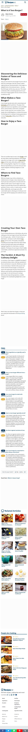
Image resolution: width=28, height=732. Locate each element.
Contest (16, 716)
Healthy (16, 698)
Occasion (4, 702)
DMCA (3, 721)
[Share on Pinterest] (24, 14)
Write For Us (4, 716)
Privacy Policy (5, 723)
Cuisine (3, 706)
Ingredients (4, 700)
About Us (4, 714)
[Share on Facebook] (3, 730)
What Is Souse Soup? (14, 478)
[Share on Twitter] (8, 730)
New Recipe (17, 700)
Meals (3, 698)
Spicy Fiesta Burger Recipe (19, 648)
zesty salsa (9, 116)
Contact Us (16, 714)
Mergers (3, 718)
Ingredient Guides (18, 710)
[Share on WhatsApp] (14, 730)
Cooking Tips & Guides (9, 5)
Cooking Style (5, 710)
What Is (16, 5)
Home (2, 5)
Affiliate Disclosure (18, 718)
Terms (15, 721)
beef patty (3, 105)
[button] (25, 730)
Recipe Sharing (21, 313)
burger (22, 156)
